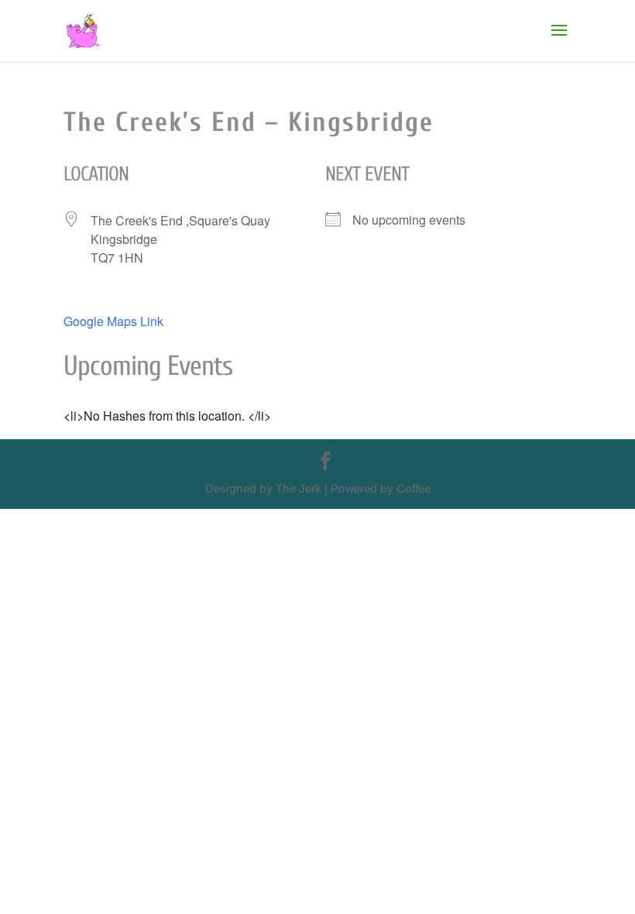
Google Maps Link (113, 321)
